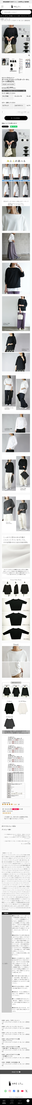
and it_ (7, 1020)
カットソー (17, 1020)
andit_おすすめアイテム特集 (13, 1039)
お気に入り (20, 1103)
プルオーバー (21, 1032)
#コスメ (29, 16)
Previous (4, 39)
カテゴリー (12, 1103)
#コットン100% (17, 16)
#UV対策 (11, 16)
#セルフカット (24, 16)
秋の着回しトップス (7, 1056)
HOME (2, 19)
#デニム (6, 16)
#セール (2, 16)
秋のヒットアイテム (7, 1040)
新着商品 (4, 1103)
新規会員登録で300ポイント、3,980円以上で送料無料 (16, 1)
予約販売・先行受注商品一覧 (13, 1062)
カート (28, 1103)
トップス (14, 1026)
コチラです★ (27, 843)
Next (28, 39)
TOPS (12, 1020)
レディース (7, 19)
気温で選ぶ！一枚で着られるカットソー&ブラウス (15, 1048)
